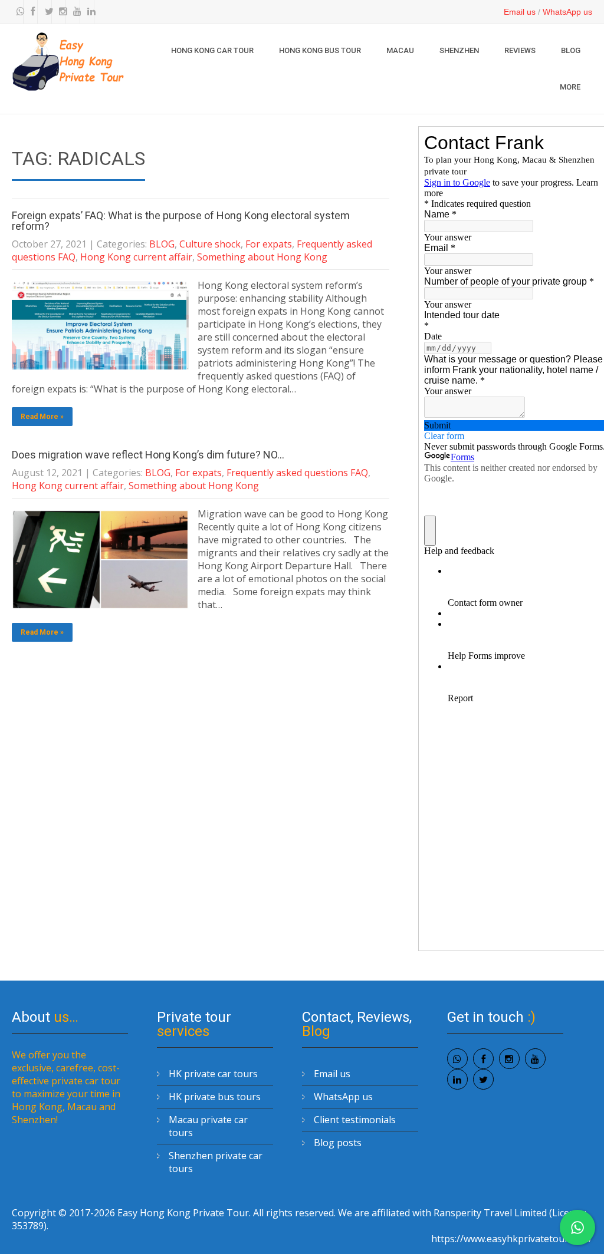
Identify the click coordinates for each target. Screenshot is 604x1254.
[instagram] (60, 12)
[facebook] (32, 12)
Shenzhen (459, 50)
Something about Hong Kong (262, 256)
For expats (268, 243)
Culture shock (210, 243)
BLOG (570, 50)
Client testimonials (355, 1119)
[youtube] (74, 12)
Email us (520, 11)
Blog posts (338, 1142)
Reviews (520, 50)
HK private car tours (213, 1073)
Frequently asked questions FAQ (297, 472)
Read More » (42, 416)
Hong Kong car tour (212, 50)
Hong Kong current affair (136, 256)
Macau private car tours (208, 1126)
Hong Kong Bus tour (320, 50)
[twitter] (46, 12)
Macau (400, 50)
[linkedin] (88, 12)
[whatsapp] (18, 12)
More (570, 86)
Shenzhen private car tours (215, 1162)
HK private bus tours (215, 1096)
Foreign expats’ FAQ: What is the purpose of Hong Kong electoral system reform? (181, 220)
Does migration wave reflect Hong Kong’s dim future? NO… (148, 454)
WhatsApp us (567, 11)
